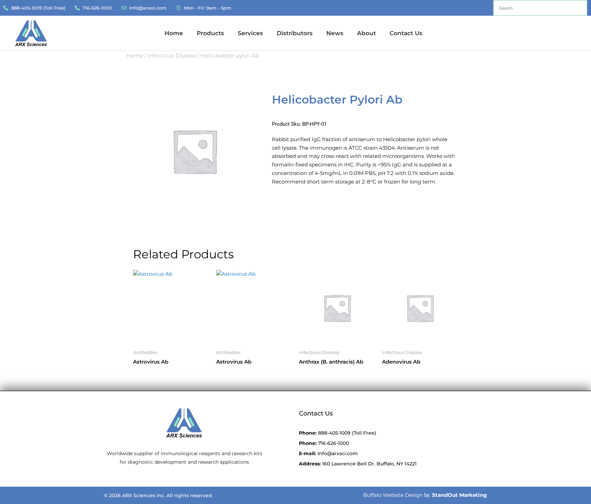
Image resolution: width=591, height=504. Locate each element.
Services (250, 33)
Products (210, 33)
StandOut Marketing (459, 495)
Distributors (295, 33)
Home (174, 33)
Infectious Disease (171, 55)
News (334, 33)
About (366, 33)
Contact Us (406, 33)
